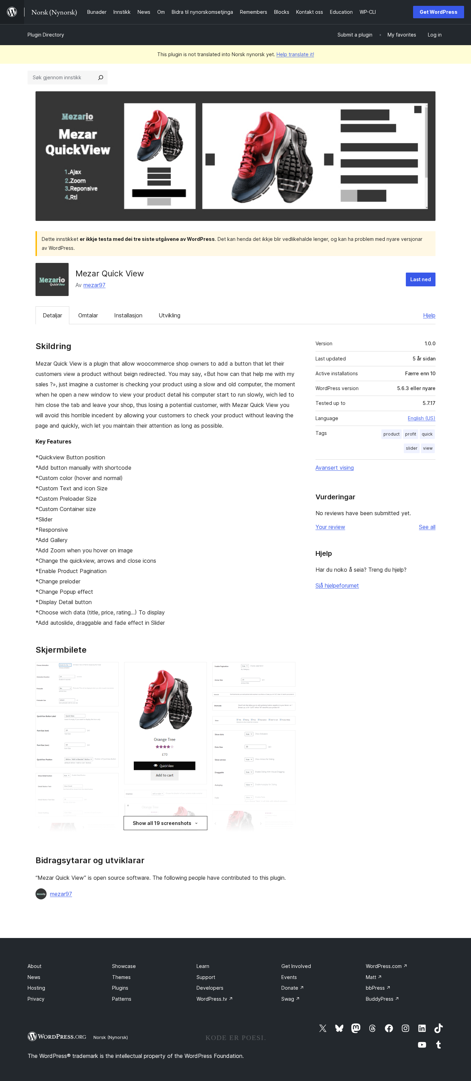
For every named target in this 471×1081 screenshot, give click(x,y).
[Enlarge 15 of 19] (286, 725)
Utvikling (169, 315)
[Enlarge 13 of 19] (286, 701)
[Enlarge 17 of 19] (286, 819)
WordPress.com (387, 966)
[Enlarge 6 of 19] (197, 671)
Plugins (120, 988)
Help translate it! (295, 54)
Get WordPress (439, 12)
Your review (330, 526)
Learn (203, 966)
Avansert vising (334, 467)
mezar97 (94, 285)
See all (427, 526)
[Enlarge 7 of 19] (197, 799)
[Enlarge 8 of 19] (197, 812)
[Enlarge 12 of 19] (286, 671)
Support (206, 977)
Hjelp (429, 315)
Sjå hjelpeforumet (337, 585)
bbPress (378, 988)
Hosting (36, 988)
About (34, 966)
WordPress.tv (215, 999)
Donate (292, 988)
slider (412, 448)
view (428, 448)
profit (410, 434)
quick (427, 434)
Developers (210, 988)
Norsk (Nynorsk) (110, 1037)
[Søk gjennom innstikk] (101, 77)
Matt (374, 977)
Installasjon (128, 315)
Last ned (420, 279)
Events (289, 977)
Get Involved (296, 966)
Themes (121, 977)
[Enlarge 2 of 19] (109, 721)
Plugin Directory (46, 35)
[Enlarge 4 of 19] (109, 831)
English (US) (421, 418)
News (34, 977)
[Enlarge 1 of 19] (109, 671)
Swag (290, 999)
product (391, 434)
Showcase (124, 966)
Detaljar (52, 315)
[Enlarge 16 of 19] (286, 739)
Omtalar (88, 315)
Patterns (121, 999)
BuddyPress (382, 999)
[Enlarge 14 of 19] (286, 711)
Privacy (36, 999)
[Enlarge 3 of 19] (109, 782)
